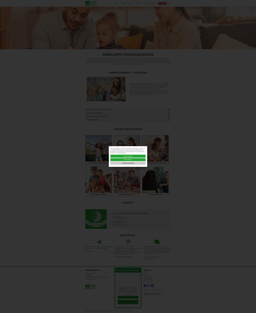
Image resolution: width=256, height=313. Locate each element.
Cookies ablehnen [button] (128, 159)
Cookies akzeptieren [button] (128, 156)
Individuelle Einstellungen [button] (128, 163)
